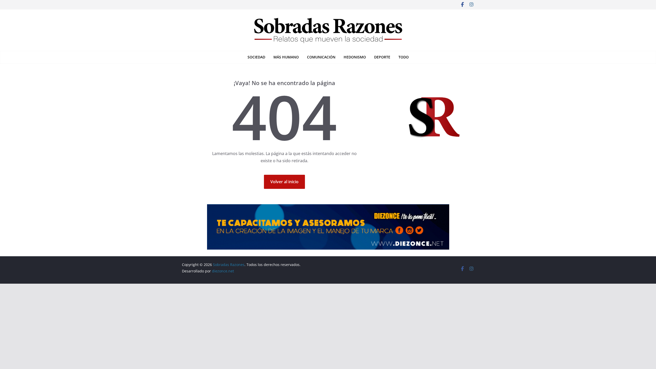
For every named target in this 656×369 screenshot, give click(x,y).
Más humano (286, 57)
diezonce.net (223, 271)
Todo (403, 57)
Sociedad (256, 57)
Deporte (382, 57)
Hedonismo (355, 57)
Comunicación (321, 57)
